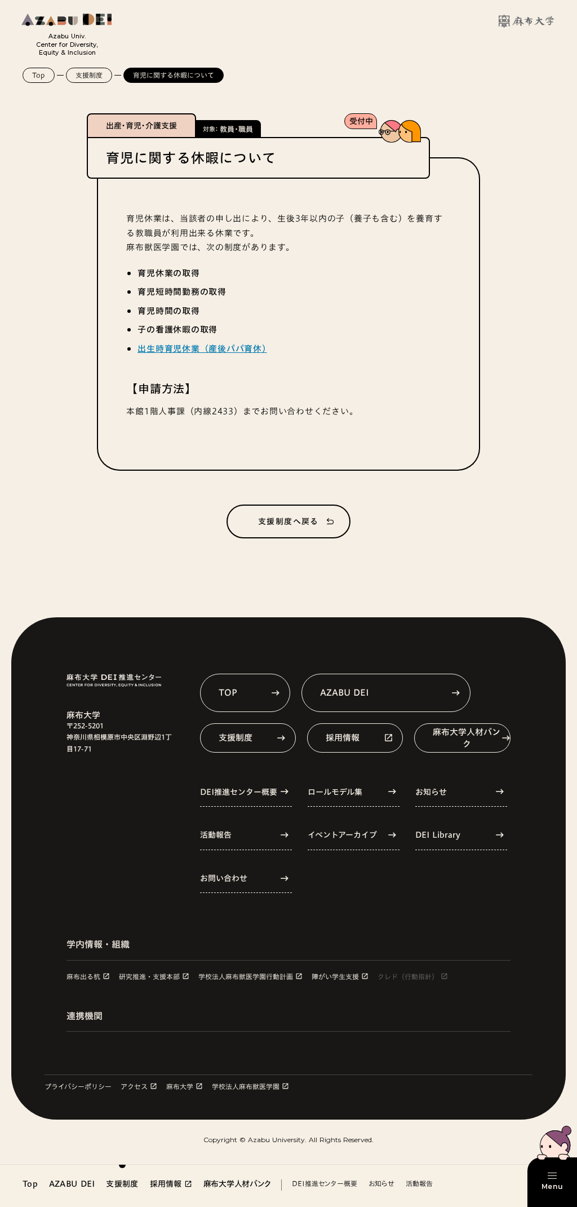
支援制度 (89, 75)
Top (38, 75)
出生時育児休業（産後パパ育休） (202, 348)
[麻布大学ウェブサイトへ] (526, 21)
